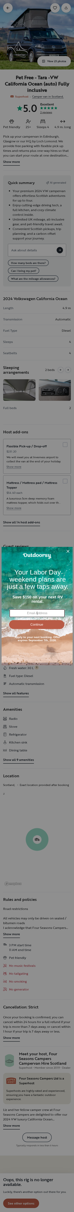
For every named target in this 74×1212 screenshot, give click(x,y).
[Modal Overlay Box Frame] (37, 606)
